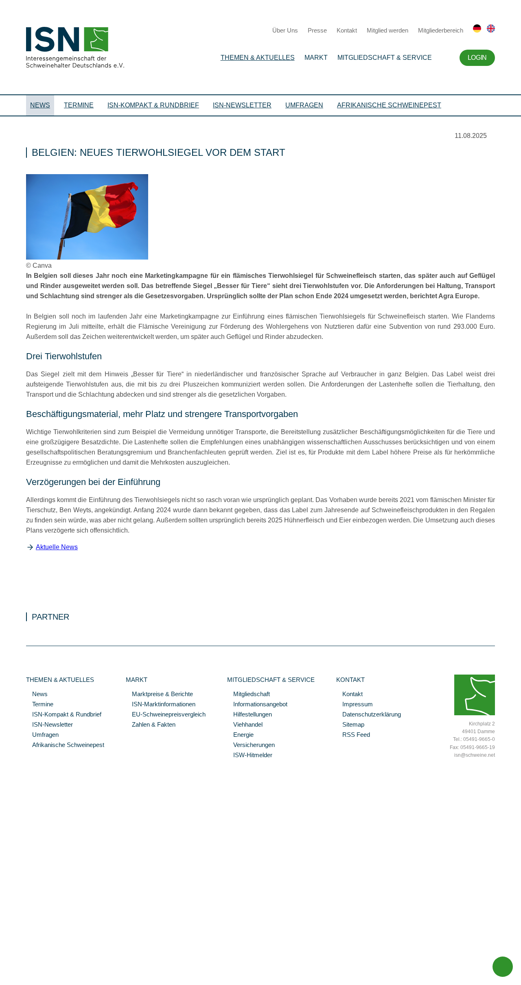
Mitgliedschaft (248, 694)
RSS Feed (353, 735)
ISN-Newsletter (242, 105)
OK (4, 979)
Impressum (354, 705)
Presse (317, 30)
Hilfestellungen (249, 715)
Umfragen (304, 105)
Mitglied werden (387, 30)
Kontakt (347, 30)
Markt (316, 57)
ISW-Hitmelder (249, 755)
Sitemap (350, 725)
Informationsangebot (257, 705)
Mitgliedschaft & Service (384, 57)
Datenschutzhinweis (25, 967)
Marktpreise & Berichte (159, 694)
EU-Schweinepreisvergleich (166, 715)
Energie (240, 735)
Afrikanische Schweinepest (389, 105)
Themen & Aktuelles (258, 57)
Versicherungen (251, 745)
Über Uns (285, 30)
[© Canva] (87, 257)
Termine (79, 105)
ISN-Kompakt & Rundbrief (153, 105)
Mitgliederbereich (440, 30)
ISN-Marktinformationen (160, 705)
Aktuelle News (57, 547)
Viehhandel (245, 725)
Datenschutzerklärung (368, 715)
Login (477, 57)
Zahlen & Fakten (150, 725)
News (40, 105)
